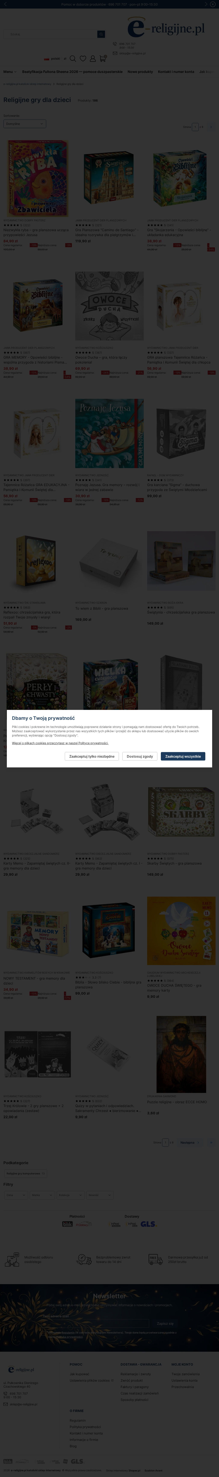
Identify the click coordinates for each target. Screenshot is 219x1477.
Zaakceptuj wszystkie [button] (183, 756)
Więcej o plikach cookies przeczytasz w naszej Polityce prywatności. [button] (60, 743)
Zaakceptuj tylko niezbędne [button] (91, 756)
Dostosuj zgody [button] (140, 756)
